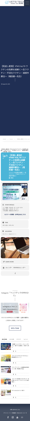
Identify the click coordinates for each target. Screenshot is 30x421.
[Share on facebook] (15, 273)
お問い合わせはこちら (15, 409)
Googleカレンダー (19, 267)
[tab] (4, 339)
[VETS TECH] (15, 2)
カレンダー (9, 267)
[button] (27, 3)
